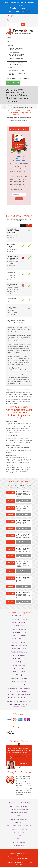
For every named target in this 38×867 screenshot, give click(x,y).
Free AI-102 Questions (19, 655)
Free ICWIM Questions (19, 662)
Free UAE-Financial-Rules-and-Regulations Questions (19, 705)
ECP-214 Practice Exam (23, 548)
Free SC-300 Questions (19, 672)
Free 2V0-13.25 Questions (19, 622)
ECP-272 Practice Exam (23, 592)
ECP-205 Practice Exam (23, 520)
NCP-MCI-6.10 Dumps (19, 842)
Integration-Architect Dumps (19, 829)
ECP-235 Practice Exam (23, 562)
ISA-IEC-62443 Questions (19, 681)
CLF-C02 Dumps (19, 832)
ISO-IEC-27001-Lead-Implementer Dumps (19, 826)
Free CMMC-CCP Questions (19, 645)
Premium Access (13, 82)
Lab (8, 42)
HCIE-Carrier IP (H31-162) (16, 70)
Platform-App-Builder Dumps (19, 812)
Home (9, 37)
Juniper (10, 45)
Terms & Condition (24, 856)
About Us (19, 853)
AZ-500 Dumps (19, 816)
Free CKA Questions (19, 665)
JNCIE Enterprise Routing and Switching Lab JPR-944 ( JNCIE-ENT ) (16, 54)
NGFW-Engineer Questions (19, 678)
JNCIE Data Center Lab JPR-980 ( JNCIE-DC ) (16, 49)
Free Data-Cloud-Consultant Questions (19, 698)
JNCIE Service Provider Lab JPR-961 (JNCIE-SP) (16, 63)
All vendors (11, 78)
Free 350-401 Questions (19, 639)
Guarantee (13, 856)
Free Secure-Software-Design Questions (19, 694)
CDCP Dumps (19, 835)
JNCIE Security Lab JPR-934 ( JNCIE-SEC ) (16, 59)
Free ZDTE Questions (19, 626)
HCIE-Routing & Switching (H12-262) (17, 73)
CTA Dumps (19, 839)
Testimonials (24, 78)
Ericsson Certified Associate (20, 105)
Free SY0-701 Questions (19, 616)
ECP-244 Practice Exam (23, 577)
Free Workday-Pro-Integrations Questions (19, 701)
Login (11, 16)
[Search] (23, 24)
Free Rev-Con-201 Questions (19, 619)
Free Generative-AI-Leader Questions (19, 688)
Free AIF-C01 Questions (19, 649)
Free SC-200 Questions (19, 668)
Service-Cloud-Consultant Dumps (19, 809)
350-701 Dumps (19, 822)
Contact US (12, 858)
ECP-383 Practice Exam (23, 491)
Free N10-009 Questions (19, 629)
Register (10, 20)
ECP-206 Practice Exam (23, 534)
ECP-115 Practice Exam (23, 507)
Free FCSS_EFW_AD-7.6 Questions (19, 691)
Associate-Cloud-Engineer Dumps (19, 819)
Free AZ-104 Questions (19, 635)
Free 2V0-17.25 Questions (19, 642)
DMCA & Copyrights (23, 858)
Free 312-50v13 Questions (19, 658)
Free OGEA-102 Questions (19, 675)
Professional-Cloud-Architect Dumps (19, 806)
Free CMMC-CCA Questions (19, 652)
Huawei (10, 67)
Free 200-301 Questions (19, 632)
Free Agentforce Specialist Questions (19, 685)
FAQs (26, 853)
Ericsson (10, 105)
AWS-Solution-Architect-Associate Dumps (19, 803)
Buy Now (25, 500)
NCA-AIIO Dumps (19, 845)
